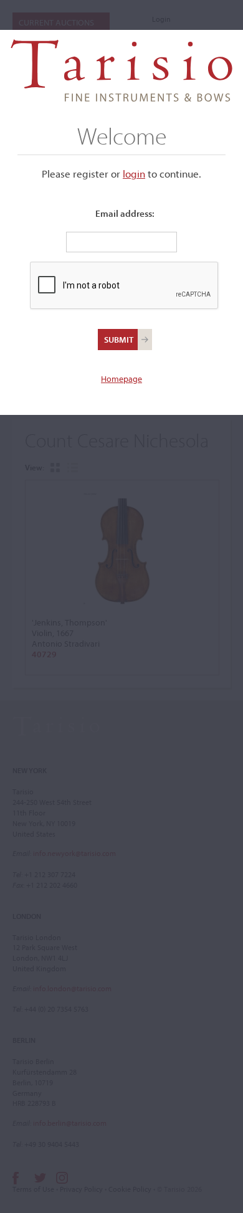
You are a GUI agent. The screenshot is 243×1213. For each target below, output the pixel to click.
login (134, 173)
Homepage (121, 378)
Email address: (125, 213)
